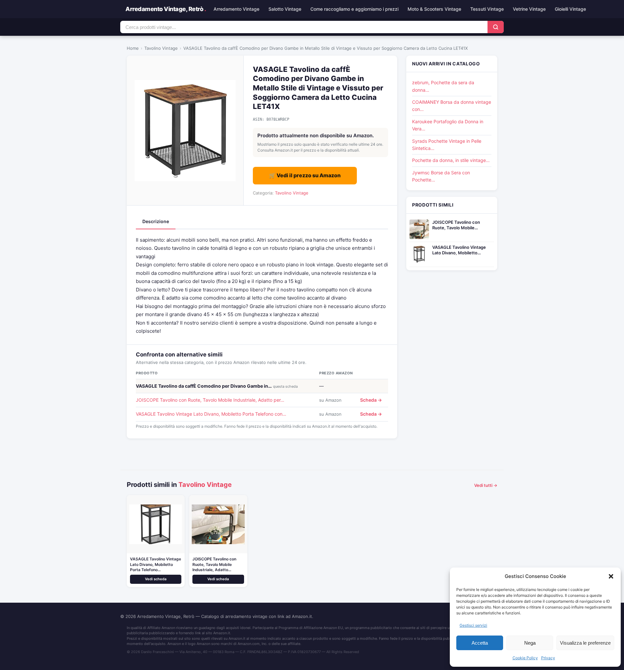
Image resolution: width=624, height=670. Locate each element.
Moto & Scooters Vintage (434, 9)
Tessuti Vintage (487, 9)
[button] (611, 576)
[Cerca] (496, 27)
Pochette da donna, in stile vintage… (451, 160)
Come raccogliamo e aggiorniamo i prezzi (354, 9)
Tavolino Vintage (161, 48)
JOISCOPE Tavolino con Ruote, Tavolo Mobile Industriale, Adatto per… (210, 400)
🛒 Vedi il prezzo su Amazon (305, 175)
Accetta (480, 643)
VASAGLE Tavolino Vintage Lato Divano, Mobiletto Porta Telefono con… (211, 414)
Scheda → (371, 400)
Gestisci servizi (473, 625)
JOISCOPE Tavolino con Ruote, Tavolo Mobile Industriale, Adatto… (214, 564)
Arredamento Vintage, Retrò (165, 9)
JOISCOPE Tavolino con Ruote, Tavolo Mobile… (456, 225)
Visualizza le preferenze (585, 643)
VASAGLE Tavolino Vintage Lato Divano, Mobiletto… (459, 250)
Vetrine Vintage (529, 9)
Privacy (548, 657)
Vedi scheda (155, 579)
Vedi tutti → (485, 485)
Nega (530, 643)
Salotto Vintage (284, 9)
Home (133, 48)
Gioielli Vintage (570, 9)
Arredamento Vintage (236, 9)
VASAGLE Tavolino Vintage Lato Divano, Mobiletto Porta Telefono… (155, 564)
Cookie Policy (525, 657)
